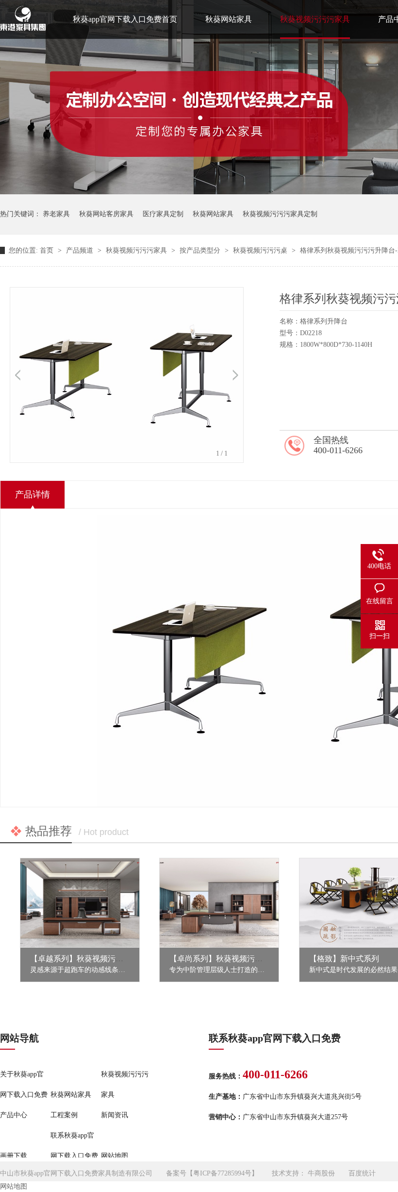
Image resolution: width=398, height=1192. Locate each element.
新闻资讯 (114, 1115)
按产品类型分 (201, 250)
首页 (47, 250)
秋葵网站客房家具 (106, 214)
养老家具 (56, 214)
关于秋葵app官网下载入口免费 (24, 1084)
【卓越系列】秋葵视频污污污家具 (88, 958)
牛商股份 (321, 1173)
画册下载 (13, 1155)
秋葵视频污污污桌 (261, 250)
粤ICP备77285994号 (222, 1173)
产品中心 (13, 1115)
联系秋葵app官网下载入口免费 (74, 1145)
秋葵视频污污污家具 (315, 19)
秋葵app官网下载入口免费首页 (125, 19)
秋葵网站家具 (228, 19)
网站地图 (114, 1155)
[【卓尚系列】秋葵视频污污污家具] (219, 903)
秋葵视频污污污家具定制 (280, 214)
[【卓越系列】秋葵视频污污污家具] (79, 903)
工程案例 (64, 1115)
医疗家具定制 (163, 214)
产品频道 (80, 250)
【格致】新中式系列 (344, 958)
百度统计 (362, 1173)
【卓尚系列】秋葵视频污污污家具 (227, 958)
